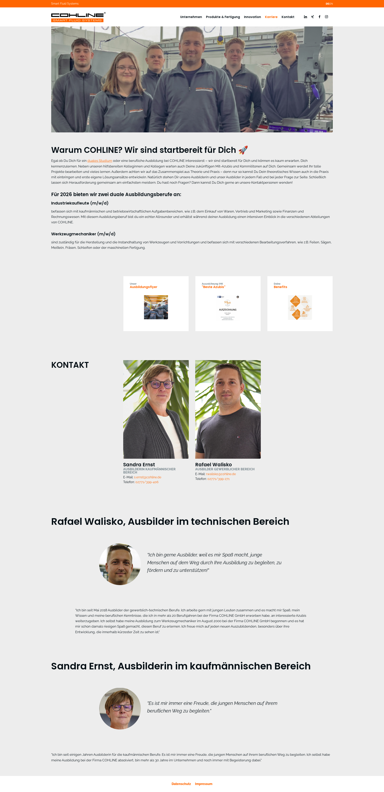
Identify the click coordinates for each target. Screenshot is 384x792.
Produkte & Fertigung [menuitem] (223, 17)
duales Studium (99, 161)
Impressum (203, 784)
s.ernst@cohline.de (147, 477)
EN (331, 4)
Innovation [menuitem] (252, 17)
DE (327, 4)
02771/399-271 (218, 479)
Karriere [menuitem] (271, 17)
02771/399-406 (147, 482)
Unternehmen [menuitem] (191, 17)
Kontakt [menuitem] (288, 17)
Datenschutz (181, 784)
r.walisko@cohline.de (221, 474)
